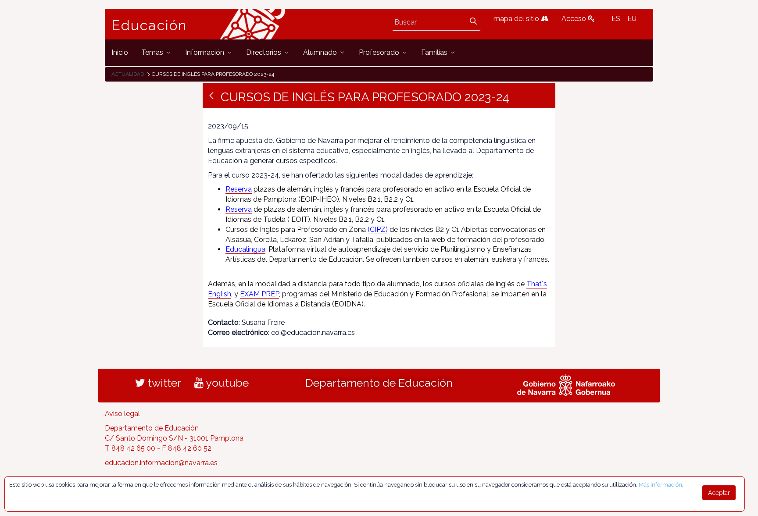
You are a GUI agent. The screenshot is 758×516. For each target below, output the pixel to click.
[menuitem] (120, 52)
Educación (149, 25)
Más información (660, 484)
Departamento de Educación (379, 382)
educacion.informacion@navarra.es (161, 463)
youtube (226, 382)
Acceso (574, 18)
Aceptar (719, 492)
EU (631, 18)
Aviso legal (122, 413)
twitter (163, 382)
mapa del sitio (517, 18)
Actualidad (127, 74)
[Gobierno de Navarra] (566, 384)
